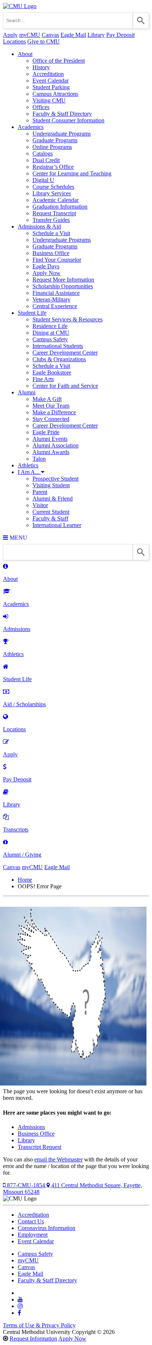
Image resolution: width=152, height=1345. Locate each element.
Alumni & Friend (52, 498)
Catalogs (42, 153)
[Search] (141, 21)
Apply (10, 35)
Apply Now (46, 273)
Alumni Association (55, 445)
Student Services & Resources (67, 319)
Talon (39, 459)
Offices (40, 107)
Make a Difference (54, 412)
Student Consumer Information (68, 120)
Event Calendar (50, 80)
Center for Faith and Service (65, 386)
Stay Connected (50, 419)
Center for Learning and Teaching (71, 173)
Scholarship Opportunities (62, 286)
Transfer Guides (51, 220)
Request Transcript (54, 213)
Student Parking (51, 87)
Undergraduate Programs (61, 133)
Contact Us (31, 1221)
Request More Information (63, 279)
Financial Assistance (56, 293)
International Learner (56, 525)
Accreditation (48, 74)
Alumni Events (50, 439)
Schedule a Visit (51, 233)
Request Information (33, 1338)
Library (96, 35)
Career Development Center (65, 352)
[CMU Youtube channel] (20, 1299)
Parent (39, 492)
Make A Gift (47, 399)
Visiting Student (51, 485)
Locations (14, 41)
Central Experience (54, 306)
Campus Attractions (55, 94)
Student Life (32, 313)
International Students (57, 346)
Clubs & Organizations (59, 359)
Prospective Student (55, 478)
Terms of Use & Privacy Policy (39, 1325)
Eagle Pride (45, 432)
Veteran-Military (51, 299)
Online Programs (52, 147)
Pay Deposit (120, 35)
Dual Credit (46, 160)
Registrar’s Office (53, 167)
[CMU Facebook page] (19, 1313)
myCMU (29, 35)
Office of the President (58, 61)
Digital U (43, 180)
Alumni (26, 392)
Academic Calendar (55, 200)
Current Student (50, 512)
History (41, 67)
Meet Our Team (50, 406)
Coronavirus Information (46, 1228)
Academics (31, 127)
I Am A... (29, 472)
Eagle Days (45, 266)
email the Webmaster (58, 1159)
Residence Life (50, 326)
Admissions (31, 1127)
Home (25, 880)
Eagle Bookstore (51, 372)
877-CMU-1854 (26, 1185)
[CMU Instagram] (20, 1306)
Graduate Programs (54, 140)
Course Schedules (53, 187)
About (25, 54)
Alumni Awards (50, 452)
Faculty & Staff (50, 518)
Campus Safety (50, 339)
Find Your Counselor (56, 260)
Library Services (51, 193)
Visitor (40, 505)
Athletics (28, 465)
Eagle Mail (73, 35)
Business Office (50, 253)
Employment (33, 1234)
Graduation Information (59, 206)
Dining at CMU (50, 333)
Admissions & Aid (39, 226)
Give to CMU (43, 41)
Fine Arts (43, 379)
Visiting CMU (49, 100)
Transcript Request (39, 1147)
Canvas (50, 35)
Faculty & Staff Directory (62, 114)
